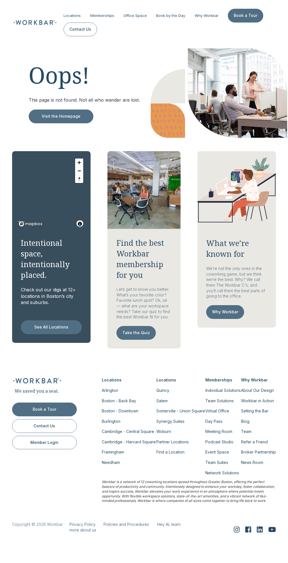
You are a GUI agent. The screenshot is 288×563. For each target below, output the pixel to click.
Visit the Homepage (61, 116)
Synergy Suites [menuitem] (170, 421)
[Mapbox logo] (30, 224)
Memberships (102, 15)
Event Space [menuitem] (217, 452)
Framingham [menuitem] (113, 452)
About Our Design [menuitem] (257, 390)
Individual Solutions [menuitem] (223, 390)
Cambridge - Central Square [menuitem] (128, 431)
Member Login (44, 442)
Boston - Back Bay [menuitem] (119, 400)
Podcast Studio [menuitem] (219, 441)
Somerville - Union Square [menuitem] (180, 410)
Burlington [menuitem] (111, 421)
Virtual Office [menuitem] (217, 410)
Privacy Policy (82, 524)
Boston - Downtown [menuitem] (120, 410)
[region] (51, 192)
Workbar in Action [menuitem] (257, 400)
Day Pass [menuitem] (213, 421)
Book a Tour (245, 15)
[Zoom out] (79, 171)
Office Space (135, 15)
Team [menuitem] (246, 431)
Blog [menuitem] (245, 421)
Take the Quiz (136, 332)
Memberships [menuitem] (218, 379)
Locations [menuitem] (112, 379)
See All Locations (51, 327)
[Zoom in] (79, 162)
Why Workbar (207, 15)
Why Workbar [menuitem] (254, 379)
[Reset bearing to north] (79, 179)
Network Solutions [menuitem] (222, 472)
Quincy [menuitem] (162, 390)
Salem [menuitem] (162, 400)
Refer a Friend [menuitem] (254, 441)
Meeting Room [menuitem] (218, 431)
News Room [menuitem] (252, 462)
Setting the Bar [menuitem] (254, 410)
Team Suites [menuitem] (216, 462)
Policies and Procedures (126, 524)
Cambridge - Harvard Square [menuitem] (129, 441)
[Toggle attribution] (79, 223)
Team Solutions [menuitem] (219, 400)
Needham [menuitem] (111, 462)
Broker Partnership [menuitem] (258, 452)
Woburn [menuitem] (163, 431)
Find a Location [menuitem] (170, 452)
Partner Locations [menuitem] (172, 441)
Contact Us (80, 29)
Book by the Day (170, 15)
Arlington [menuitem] (110, 390)
